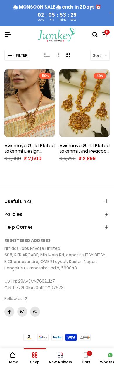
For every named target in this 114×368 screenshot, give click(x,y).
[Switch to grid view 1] (58, 55)
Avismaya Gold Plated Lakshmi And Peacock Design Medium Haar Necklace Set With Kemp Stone (84, 148)
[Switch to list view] (47, 55)
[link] (15, 299)
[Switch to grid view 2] (68, 55)
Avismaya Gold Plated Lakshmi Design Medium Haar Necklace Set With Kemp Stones (29, 148)
